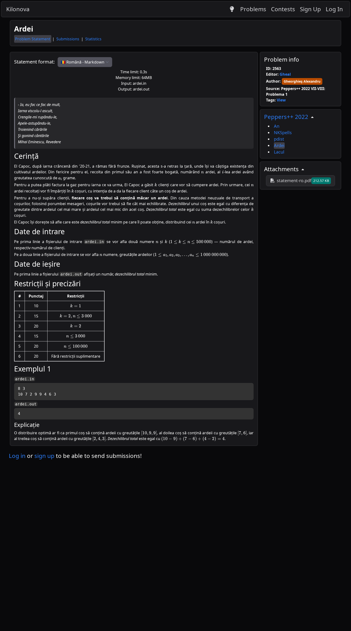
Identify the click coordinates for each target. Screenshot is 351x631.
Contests (283, 9)
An (276, 126)
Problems (253, 9)
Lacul (279, 152)
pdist (279, 139)
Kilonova (17, 9)
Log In (334, 9)
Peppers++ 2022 (286, 117)
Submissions (68, 39)
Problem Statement (32, 39)
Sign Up (310, 9)
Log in (17, 456)
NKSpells (283, 132)
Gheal (285, 74)
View (281, 100)
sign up (44, 456)
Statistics (93, 39)
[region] (300, 134)
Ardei (279, 145)
